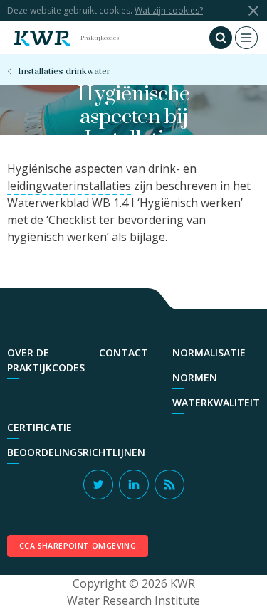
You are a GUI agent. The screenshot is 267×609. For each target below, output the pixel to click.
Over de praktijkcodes (46, 360)
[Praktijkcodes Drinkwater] (42, 37)
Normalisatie (209, 352)
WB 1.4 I (113, 203)
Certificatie (39, 427)
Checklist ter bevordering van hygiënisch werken (106, 228)
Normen (194, 377)
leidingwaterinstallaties (69, 186)
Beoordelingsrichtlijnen (76, 452)
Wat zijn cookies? (169, 10)
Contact (123, 352)
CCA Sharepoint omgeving (77, 546)
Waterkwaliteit (216, 402)
